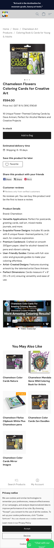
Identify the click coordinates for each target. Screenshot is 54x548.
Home (6, 28)
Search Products (16, 484)
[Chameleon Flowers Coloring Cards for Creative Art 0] (27, 59)
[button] (5, 14)
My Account (37, 484)
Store (15, 28)
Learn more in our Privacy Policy (16, 523)
